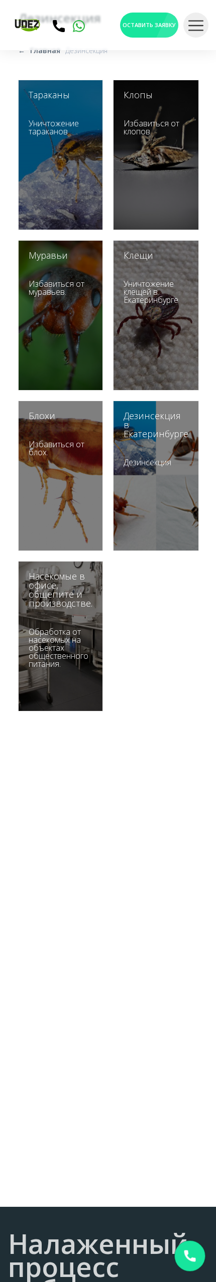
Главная (45, 50)
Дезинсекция (86, 50)
